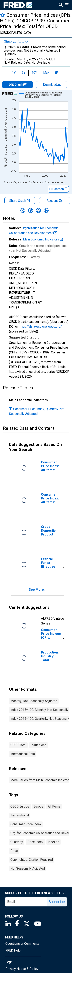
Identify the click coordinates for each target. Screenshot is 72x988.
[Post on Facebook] (30, 210)
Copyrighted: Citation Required (31, 860)
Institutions (38, 745)
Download (50, 85)
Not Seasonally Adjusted (27, 868)
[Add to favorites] (2, 15)
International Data (22, 754)
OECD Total (18, 745)
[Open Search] (60, 5)
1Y (14, 73)
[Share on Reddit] (38, 210)
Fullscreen (57, 189)
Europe (38, 806)
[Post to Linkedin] (46, 210)
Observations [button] (14, 41)
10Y (34, 73)
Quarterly (16, 842)
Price (14, 851)
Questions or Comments (22, 944)
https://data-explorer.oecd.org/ (40, 326)
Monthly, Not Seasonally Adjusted (33, 701)
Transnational (19, 815)
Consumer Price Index (25, 824)
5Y (23, 73)
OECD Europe (19, 806)
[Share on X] (22, 210)
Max (46, 73)
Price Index (35, 842)
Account (52, 201)
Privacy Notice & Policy (21, 969)
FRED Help (13, 950)
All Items (54, 806)
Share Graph (18, 201)
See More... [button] (37, 589)
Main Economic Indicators (41, 239)
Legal (9, 962)
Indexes (53, 842)
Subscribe (57, 902)
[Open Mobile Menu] (66, 5)
